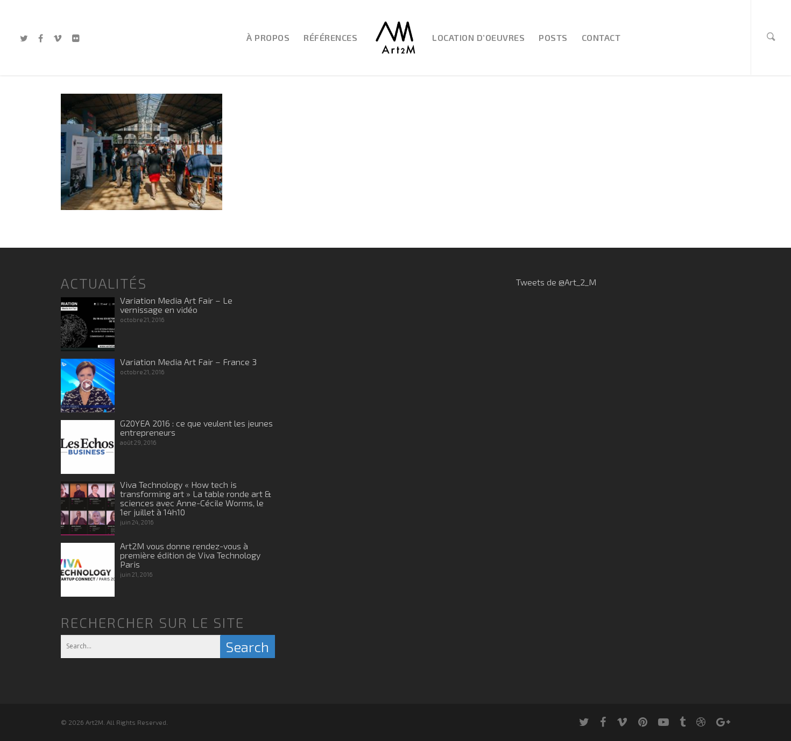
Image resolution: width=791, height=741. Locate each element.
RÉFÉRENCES (330, 37)
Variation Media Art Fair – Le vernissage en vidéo (176, 305)
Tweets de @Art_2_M (556, 282)
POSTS (553, 37)
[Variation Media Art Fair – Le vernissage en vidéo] (88, 324)
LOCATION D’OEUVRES (478, 37)
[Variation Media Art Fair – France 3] (88, 386)
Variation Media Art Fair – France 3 (188, 361)
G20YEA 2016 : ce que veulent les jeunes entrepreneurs (196, 427)
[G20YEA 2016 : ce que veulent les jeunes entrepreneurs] (88, 447)
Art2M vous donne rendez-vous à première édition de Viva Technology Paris (190, 555)
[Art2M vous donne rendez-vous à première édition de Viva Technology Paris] (88, 570)
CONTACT (601, 37)
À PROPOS (267, 37)
